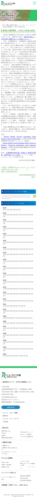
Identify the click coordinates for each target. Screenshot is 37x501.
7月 (7, 209)
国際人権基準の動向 (12, 25)
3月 (14, 209)
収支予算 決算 (24, 478)
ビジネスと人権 (24, 461)
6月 (9, 209)
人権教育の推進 (6, 442)
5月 (12, 209)
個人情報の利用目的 (25, 480)
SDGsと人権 (4, 462)
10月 (11, 215)
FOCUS (3, 433)
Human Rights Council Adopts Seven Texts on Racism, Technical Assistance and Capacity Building (18, 145)
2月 (17, 209)
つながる (5, 421)
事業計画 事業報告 (25, 476)
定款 (2, 479)
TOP (3, 25)
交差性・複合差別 (6, 464)
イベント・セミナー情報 (10, 413)
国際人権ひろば (5, 431)
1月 (19, 209)
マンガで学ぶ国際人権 (26, 436)
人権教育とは (5, 445)
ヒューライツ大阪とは (8, 472)
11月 (7, 215)
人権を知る (5, 428)
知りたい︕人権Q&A (25, 434)
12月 (4, 215)
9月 (14, 215)
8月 (4, 209)
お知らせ (5, 415)
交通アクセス (13, 485)
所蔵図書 (4, 485)
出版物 (3, 435)
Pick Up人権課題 (7, 458)
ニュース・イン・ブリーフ (27, 25)
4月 (27, 215)
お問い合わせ (10, 407)
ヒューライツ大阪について (8, 477)
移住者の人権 (5, 467)
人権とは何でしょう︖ (26, 432)
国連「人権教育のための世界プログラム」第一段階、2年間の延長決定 (10, 169)
